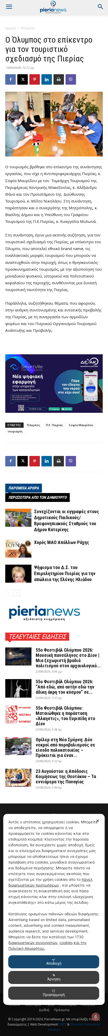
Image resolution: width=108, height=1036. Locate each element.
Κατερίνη (27, 28)
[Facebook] (10, 79)
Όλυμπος (33, 425)
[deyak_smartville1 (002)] (54, 383)
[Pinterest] (34, 79)
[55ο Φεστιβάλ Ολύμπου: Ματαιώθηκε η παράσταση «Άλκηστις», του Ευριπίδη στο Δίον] (18, 714)
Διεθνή (44, 1010)
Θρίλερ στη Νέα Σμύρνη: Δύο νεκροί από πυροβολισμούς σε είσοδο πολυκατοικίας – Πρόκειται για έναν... (65, 747)
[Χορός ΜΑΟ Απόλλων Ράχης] (18, 549)
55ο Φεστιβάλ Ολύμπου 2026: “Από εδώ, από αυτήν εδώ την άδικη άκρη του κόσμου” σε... (65, 687)
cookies (66, 942)
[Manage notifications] (95, 1016)
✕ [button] (98, 821)
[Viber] (71, 79)
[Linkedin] (46, 79)
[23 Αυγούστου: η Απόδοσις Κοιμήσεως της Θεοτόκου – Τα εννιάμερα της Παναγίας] (18, 778)
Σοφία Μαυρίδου (81, 425)
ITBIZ (63, 1024)
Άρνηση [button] (53, 979)
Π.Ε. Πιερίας (54, 425)
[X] (22, 79)
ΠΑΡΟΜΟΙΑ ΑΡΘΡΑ (23, 488)
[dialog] (54, 909)
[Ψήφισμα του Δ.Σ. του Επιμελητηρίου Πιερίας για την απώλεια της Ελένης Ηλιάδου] (18, 574)
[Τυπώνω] (58, 79)
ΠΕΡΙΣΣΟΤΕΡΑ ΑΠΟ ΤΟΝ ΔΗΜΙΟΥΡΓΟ (37, 497)
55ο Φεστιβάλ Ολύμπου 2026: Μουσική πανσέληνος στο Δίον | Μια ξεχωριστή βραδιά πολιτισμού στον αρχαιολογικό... (68, 657)
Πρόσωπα (61, 1010)
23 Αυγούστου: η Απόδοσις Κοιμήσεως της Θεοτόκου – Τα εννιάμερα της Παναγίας (66, 776)
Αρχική (10, 28)
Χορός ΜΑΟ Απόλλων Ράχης (61, 542)
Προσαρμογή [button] (54, 994)
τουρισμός (15, 431)
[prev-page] (8, 593)
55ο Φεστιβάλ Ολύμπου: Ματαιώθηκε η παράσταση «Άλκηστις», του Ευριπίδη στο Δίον (65, 715)
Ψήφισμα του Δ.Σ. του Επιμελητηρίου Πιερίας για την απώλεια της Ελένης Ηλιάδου (64, 573)
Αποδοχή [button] (53, 963)
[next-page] (17, 593)
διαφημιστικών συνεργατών (32, 942)
